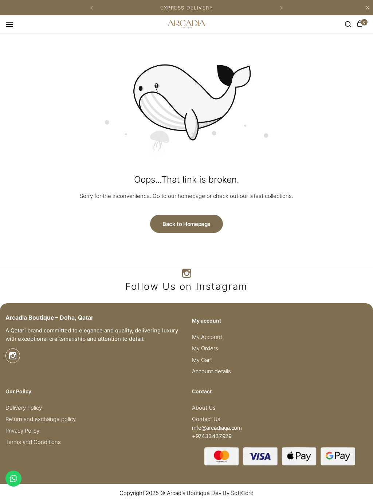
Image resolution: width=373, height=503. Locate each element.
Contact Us (206, 419)
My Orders (205, 348)
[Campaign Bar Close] (367, 7)
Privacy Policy (22, 431)
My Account (207, 337)
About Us (204, 408)
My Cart (202, 360)
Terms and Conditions (33, 442)
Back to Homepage (186, 224)
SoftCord (242, 493)
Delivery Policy (23, 408)
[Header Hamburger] (13, 24)
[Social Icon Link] (186, 273)
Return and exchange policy (40, 419)
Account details (211, 371)
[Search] (348, 24)
